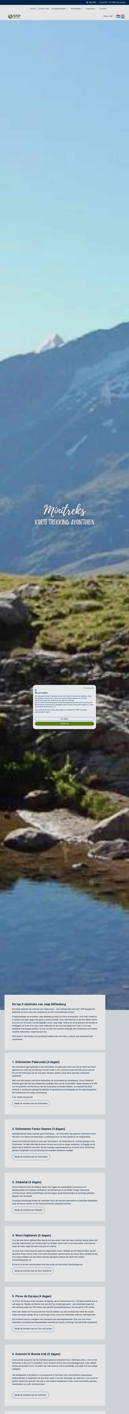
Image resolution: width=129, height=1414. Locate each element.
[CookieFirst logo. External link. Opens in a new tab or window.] (36, 690)
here (54, 707)
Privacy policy (88, 688)
